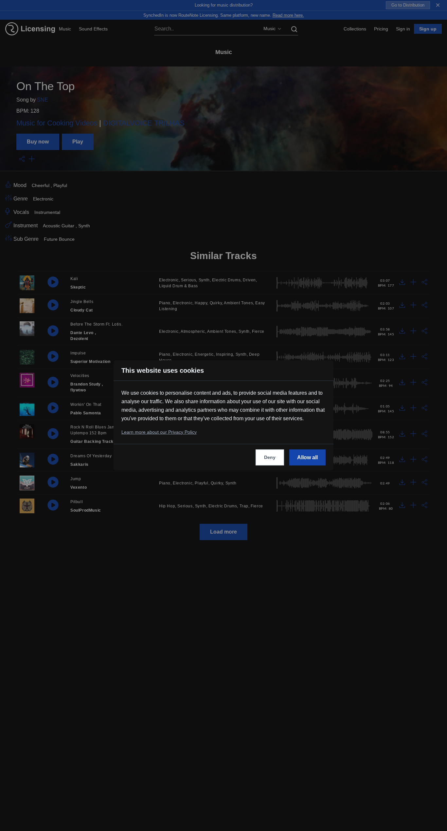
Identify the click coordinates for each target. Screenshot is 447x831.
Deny (270, 457)
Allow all (307, 457)
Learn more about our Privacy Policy (159, 432)
